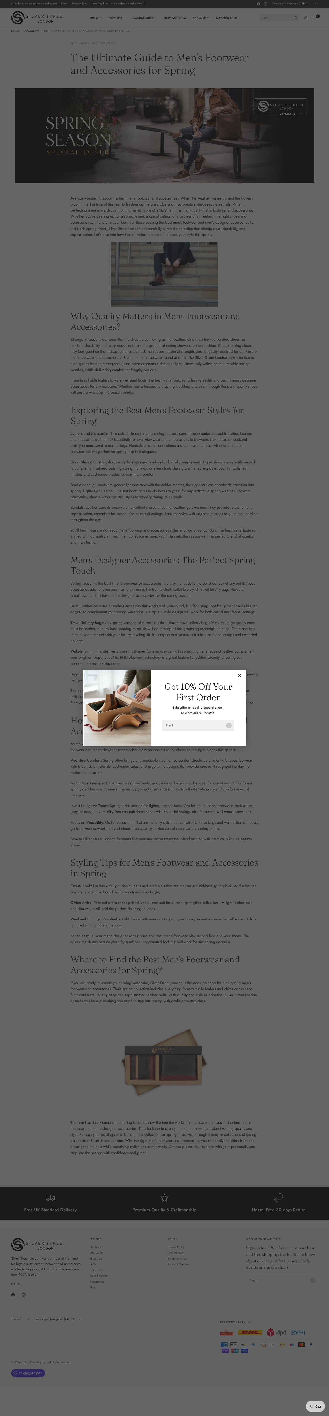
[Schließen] (239, 675)
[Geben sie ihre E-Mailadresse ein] (229, 725)
